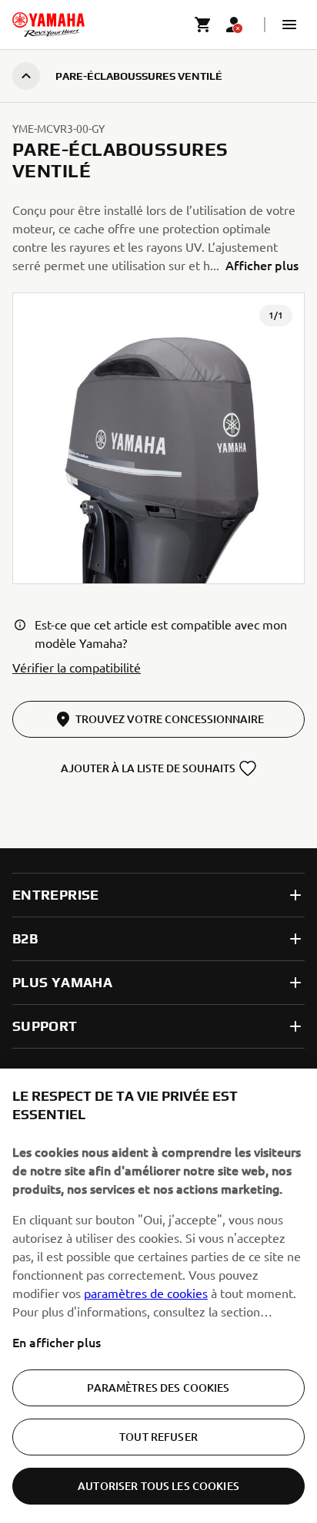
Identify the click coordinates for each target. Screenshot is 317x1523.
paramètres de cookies (146, 1292)
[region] (158, 1296)
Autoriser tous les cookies (158, 1485)
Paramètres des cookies (158, 1387)
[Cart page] (203, 24)
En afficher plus (56, 1341)
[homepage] (48, 24)
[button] (289, 24)
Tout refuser (158, 1436)
